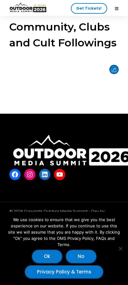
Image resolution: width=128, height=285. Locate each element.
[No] (120, 248)
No (81, 256)
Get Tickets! (89, 8)
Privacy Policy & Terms (64, 271)
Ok (47, 256)
